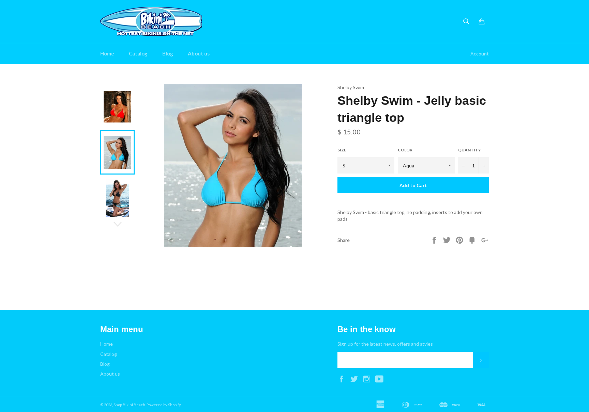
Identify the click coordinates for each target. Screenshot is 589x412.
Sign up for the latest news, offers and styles (385, 344)
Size (341, 149)
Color (405, 149)
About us (199, 53)
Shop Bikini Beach (129, 404)
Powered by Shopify (164, 404)
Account (479, 53)
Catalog (138, 53)
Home (107, 53)
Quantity (469, 149)
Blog (167, 53)
